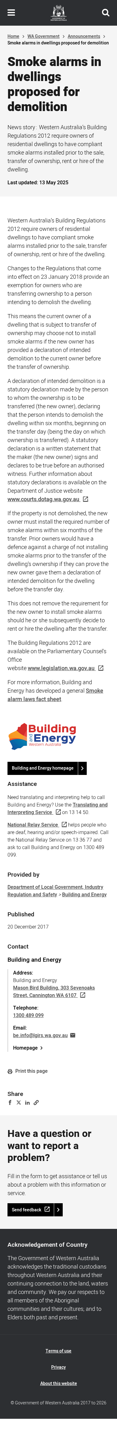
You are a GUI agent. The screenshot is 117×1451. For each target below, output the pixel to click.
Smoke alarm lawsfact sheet (55, 695)
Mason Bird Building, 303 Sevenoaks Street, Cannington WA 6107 (54, 991)
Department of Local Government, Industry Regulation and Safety (55, 891)
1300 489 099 (28, 1015)
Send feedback (26, 1210)
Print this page (31, 1071)
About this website (58, 1383)
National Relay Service (32, 825)
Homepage (25, 1048)
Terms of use (58, 1351)
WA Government (43, 36)
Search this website (106, 13)
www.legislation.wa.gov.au (61, 668)
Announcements (84, 36)
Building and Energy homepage (43, 768)
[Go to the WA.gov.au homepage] (58, 13)
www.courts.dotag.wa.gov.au (43, 499)
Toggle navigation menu (11, 13)
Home (13, 36)
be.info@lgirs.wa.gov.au (40, 1035)
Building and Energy (84, 895)
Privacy (58, 1367)
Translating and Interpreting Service (57, 808)
